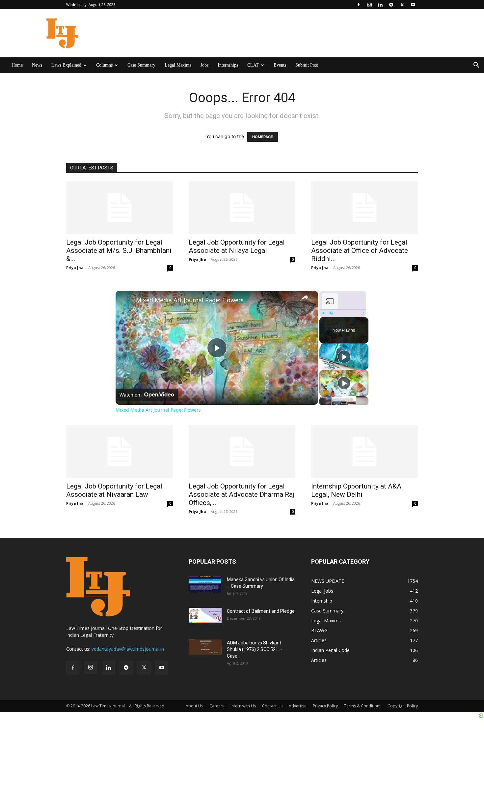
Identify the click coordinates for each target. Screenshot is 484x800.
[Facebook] (358, 4)
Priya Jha (75, 267)
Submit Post (306, 65)
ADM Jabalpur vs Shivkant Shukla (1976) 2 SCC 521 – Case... (254, 649)
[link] (126, 301)
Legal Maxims (178, 65)
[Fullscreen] (362, 313)
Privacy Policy (325, 706)
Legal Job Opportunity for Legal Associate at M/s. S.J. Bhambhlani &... (119, 250)
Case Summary (141, 65)
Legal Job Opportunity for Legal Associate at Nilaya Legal (237, 246)
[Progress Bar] (342, 309)
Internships (228, 65)
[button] (476, 66)
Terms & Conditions (362, 706)
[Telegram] (391, 4)
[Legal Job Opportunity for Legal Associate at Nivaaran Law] (119, 451)
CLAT (253, 65)
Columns (104, 65)
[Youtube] (413, 4)
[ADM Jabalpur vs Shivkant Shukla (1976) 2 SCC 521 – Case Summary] (205, 647)
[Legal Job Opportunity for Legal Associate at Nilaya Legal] (242, 207)
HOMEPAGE (262, 136)
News (37, 65)
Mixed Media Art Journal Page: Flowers (190, 300)
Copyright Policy (403, 706)
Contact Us (272, 706)
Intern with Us (243, 706)
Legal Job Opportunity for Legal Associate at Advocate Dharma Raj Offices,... (241, 494)
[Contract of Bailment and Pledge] (205, 615)
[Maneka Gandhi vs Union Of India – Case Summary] (205, 584)
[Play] (323, 313)
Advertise (298, 706)
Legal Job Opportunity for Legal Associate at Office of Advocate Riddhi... (359, 250)
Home (17, 65)
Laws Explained (66, 65)
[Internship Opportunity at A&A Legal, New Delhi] (364, 451)
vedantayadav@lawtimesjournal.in (128, 649)
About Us (194, 706)
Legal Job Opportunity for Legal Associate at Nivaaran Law (114, 490)
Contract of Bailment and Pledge (261, 611)
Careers (216, 706)
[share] (305, 297)
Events (280, 65)
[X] (402, 4)
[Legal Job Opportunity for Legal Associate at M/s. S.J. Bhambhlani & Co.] (119, 207)
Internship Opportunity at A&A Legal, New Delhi (356, 490)
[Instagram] (369, 4)
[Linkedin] (380, 4)
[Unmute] (331, 313)
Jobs (204, 65)
